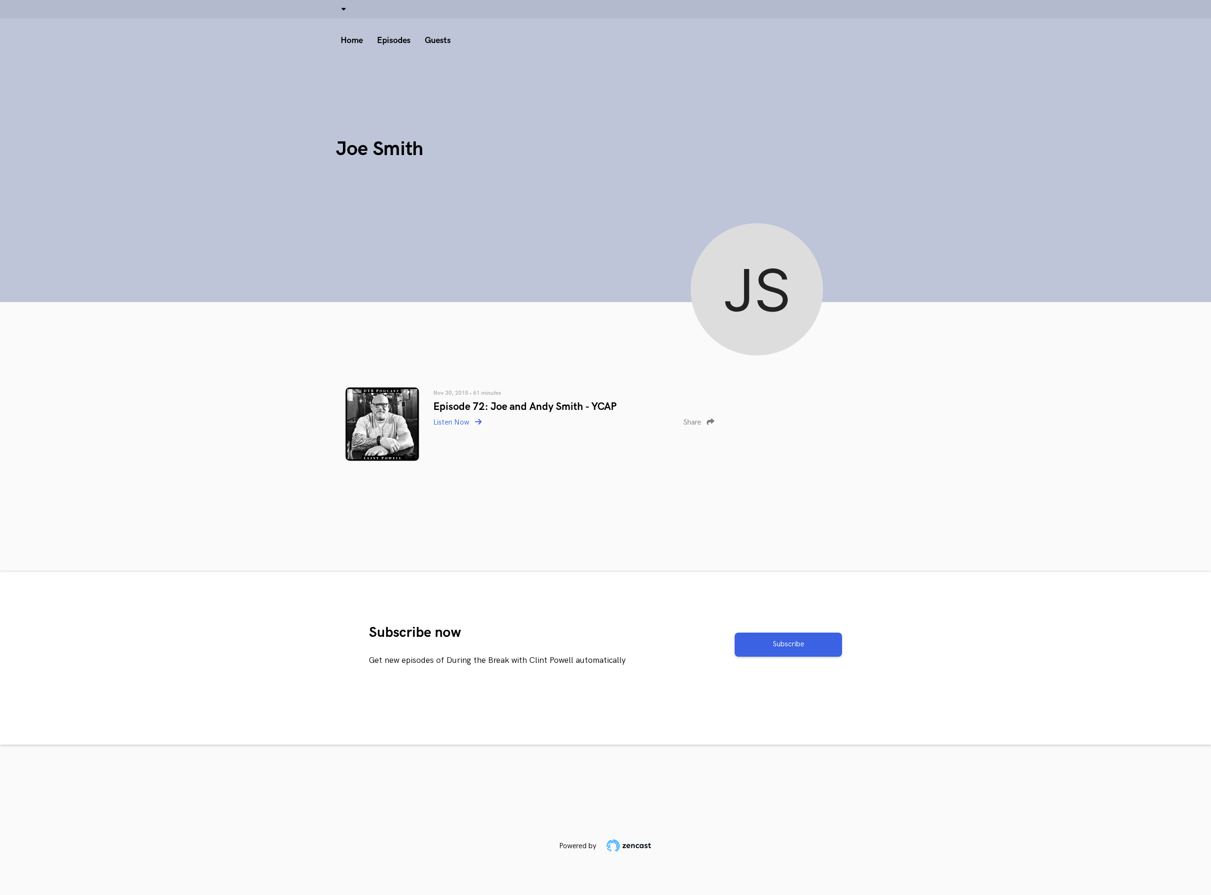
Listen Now (452, 422)
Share (693, 422)
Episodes (394, 40)
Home (352, 40)
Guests (438, 40)
